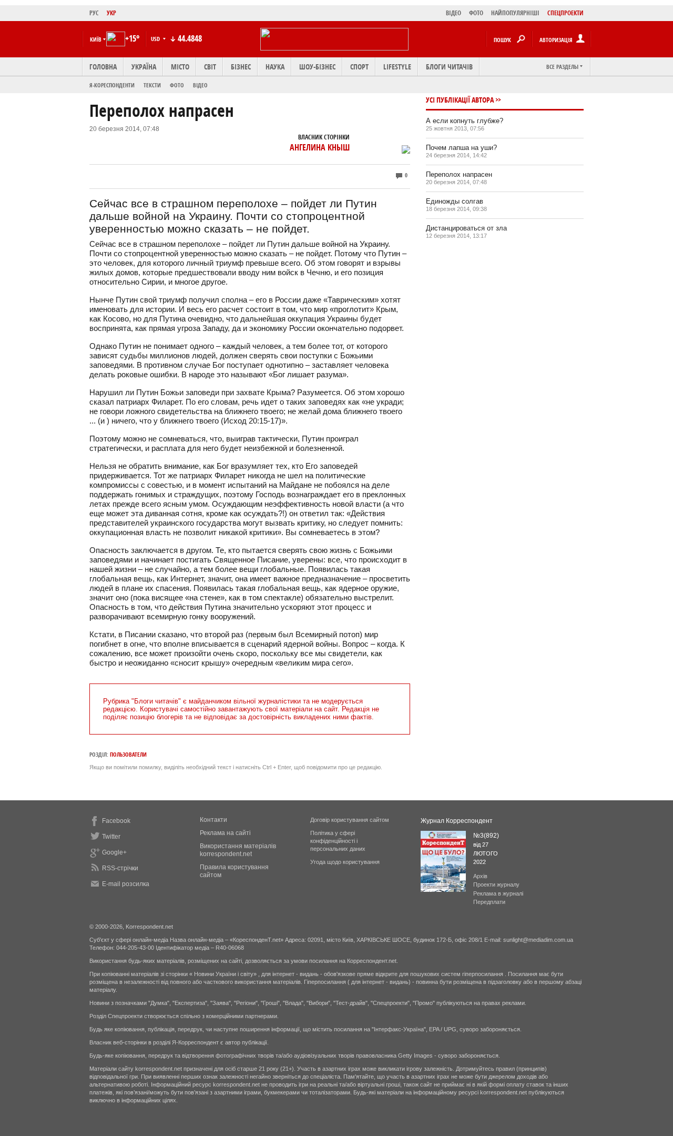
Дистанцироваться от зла (466, 228)
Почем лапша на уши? (461, 148)
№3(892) (486, 835)
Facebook (116, 821)
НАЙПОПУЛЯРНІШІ (515, 12)
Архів (480, 876)
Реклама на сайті (225, 833)
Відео (200, 85)
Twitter (111, 836)
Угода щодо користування (345, 862)
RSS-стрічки (120, 868)
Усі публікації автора (460, 100)
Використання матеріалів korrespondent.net (238, 850)
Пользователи (128, 754)
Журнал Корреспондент (457, 821)
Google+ (114, 852)
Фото (177, 85)
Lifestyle (397, 67)
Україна (143, 67)
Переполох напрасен (459, 174)
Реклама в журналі (498, 893)
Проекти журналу (496, 884)
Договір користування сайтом (349, 820)
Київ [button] (95, 39)
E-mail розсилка (125, 884)
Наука (275, 67)
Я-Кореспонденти (112, 85)
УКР (111, 12)
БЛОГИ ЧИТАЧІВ (449, 67)
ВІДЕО (453, 12)
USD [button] (156, 39)
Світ (210, 67)
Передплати (489, 902)
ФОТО (476, 12)
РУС (94, 12)
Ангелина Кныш (320, 147)
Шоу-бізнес (317, 67)
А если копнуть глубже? (464, 121)
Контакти (213, 819)
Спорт (359, 67)
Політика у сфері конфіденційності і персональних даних (337, 841)
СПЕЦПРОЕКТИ (565, 12)
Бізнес (241, 67)
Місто (180, 67)
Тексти (152, 85)
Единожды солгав (454, 201)
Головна (103, 67)
